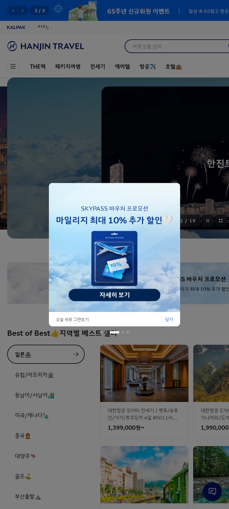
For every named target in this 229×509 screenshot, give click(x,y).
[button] (101, 332)
